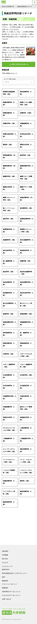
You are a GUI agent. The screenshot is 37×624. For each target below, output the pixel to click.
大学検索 (5, 555)
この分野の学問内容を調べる (18, 64)
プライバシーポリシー (9, 584)
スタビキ (5, 562)
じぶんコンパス (7, 566)
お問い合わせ (6, 599)
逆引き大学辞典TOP (8, 6)
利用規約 (5, 588)
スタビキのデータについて (11, 595)
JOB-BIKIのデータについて (11, 591)
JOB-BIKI (5, 551)
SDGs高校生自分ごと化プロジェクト (14, 573)
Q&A (3, 577)
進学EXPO (5, 569)
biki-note (5, 558)
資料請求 (5, 581)
